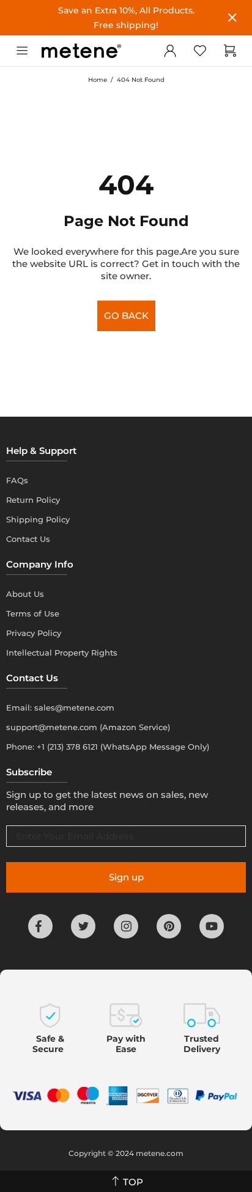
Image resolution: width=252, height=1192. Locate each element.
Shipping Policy (38, 519)
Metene (81, 51)
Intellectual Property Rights (61, 652)
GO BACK (126, 315)
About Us (25, 594)
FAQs (17, 480)
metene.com (159, 1153)
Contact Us (28, 539)
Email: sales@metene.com (60, 707)
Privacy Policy (33, 633)
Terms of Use (32, 613)
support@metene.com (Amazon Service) (88, 727)
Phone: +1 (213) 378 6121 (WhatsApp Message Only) (107, 746)
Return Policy (33, 500)
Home (97, 80)
